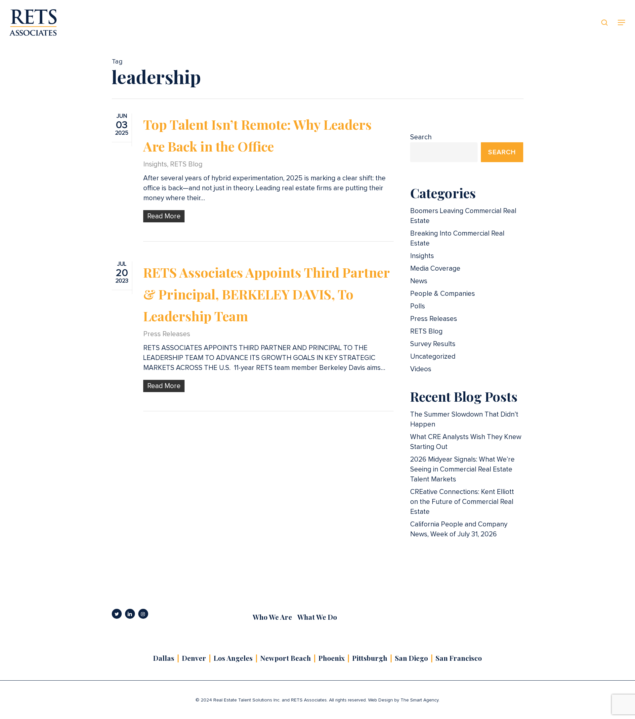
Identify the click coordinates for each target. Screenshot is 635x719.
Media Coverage (435, 268)
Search (421, 137)
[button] (622, 22)
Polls (417, 306)
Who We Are (272, 616)
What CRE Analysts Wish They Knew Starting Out (465, 441)
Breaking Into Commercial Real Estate (457, 238)
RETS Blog (186, 164)
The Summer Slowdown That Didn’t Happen (464, 419)
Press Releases (166, 334)
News (418, 281)
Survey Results (432, 343)
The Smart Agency (420, 700)
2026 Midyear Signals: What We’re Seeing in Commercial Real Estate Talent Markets (462, 469)
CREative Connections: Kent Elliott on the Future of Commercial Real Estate (462, 501)
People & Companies (442, 293)
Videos (420, 369)
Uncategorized (432, 356)
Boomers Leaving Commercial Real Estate (463, 215)
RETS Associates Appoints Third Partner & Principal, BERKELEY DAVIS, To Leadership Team (266, 294)
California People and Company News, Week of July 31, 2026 (458, 529)
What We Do (317, 616)
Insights (155, 164)
